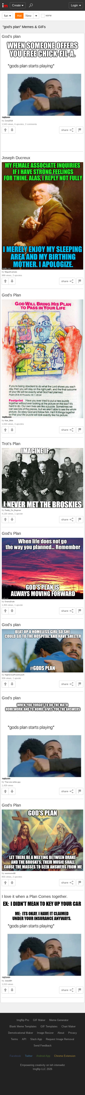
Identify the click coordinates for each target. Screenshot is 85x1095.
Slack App (36, 1039)
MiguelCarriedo (11, 272)
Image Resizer (45, 1032)
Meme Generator (58, 1020)
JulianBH (8, 981)
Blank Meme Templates (23, 1026)
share (64, 130)
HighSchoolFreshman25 (14, 675)
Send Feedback (43, 1045)
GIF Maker (39, 1020)
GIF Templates (49, 1026)
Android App (43, 1055)
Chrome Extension (64, 1055)
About (61, 1032)
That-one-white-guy (13, 782)
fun (6, 15)
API (24, 1039)
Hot (19, 15)
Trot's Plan (11, 443)
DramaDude (10, 601)
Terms (14, 1039)
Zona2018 (9, 121)
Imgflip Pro (23, 1020)
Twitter (28, 1055)
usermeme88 (10, 873)
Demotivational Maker (20, 1032)
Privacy (72, 1032)
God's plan (11, 36)
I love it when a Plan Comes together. (35, 896)
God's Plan (11, 295)
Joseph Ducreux (16, 158)
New (28, 15)
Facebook (15, 1055)
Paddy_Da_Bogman (13, 510)
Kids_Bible (9, 420)
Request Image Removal (60, 1039)
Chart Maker (68, 1026)
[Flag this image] (79, 130)
